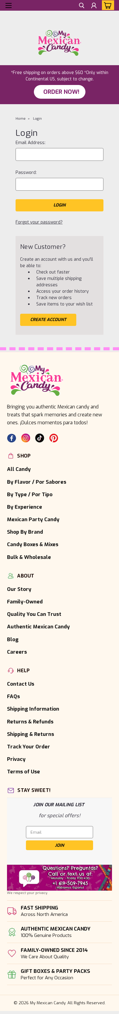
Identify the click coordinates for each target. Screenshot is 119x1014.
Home (21, 118)
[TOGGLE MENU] (8, 5)
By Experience (24, 506)
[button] (59, 878)
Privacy (16, 759)
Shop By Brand (25, 531)
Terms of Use (23, 771)
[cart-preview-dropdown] (106, 5)
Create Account (48, 320)
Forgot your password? (39, 222)
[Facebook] (11, 438)
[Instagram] (25, 438)
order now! (61, 92)
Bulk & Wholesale (29, 557)
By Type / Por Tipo (29, 494)
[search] (81, 6)
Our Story (19, 589)
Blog (13, 639)
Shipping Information (33, 708)
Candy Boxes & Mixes (32, 544)
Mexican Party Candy (33, 519)
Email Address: (30, 143)
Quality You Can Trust (34, 614)
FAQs (13, 696)
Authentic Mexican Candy (38, 626)
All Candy (19, 469)
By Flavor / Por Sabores (36, 482)
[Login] (94, 6)
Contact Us (20, 683)
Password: (26, 172)
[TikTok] (39, 438)
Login (37, 118)
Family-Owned (25, 601)
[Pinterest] (53, 438)
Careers (17, 651)
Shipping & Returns (30, 734)
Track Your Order (28, 746)
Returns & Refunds (30, 721)
